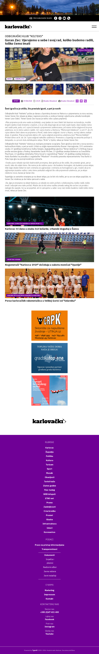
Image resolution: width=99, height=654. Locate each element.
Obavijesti (49, 477)
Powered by (30, 650)
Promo (49, 502)
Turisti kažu (49, 481)
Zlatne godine (49, 485)
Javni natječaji (50, 575)
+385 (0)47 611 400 (49, 612)
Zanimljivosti (50, 507)
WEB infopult (49, 494)
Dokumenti (49, 555)
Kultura (49, 460)
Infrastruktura (49, 524)
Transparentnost (49, 549)
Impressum (49, 594)
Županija (49, 452)
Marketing (49, 590)
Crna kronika (49, 511)
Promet (49, 515)
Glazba (49, 519)
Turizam (49, 464)
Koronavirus (49, 532)
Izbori (49, 528)
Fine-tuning (49, 490)
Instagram (49, 626)
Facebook (49, 619)
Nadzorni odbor (50, 567)
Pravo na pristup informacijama (49, 545)
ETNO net (49, 498)
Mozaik (49, 473)
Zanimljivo (20, 79)
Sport (16, 101)
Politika (49, 456)
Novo (9, 79)
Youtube (49, 634)
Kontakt (49, 599)
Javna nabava (50, 571)
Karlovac (49, 447)
